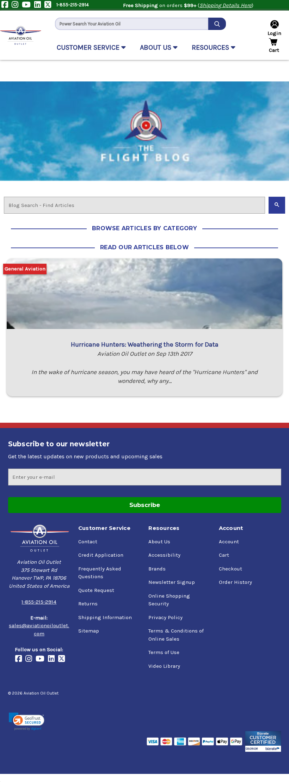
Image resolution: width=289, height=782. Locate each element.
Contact (87, 541)
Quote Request (96, 590)
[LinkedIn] (39, 5)
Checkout (230, 569)
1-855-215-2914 (72, 4)
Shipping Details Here (225, 5)
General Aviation (25, 268)
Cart (224, 555)
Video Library (164, 666)
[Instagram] (17, 5)
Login (274, 33)
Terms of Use (163, 652)
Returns (88, 603)
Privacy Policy (165, 617)
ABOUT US (156, 47)
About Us (159, 541)
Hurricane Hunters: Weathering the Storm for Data (145, 344)
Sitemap (88, 631)
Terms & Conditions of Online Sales (176, 635)
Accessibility (164, 555)
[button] (26, 721)
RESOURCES (211, 47)
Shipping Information (105, 617)
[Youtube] (28, 5)
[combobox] (131, 24)
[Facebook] (6, 5)
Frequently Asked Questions (99, 573)
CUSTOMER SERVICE (89, 47)
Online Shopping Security (169, 600)
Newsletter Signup (171, 582)
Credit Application (100, 555)
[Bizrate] (263, 741)
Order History (235, 582)
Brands (157, 569)
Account (229, 541)
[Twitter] (49, 5)
